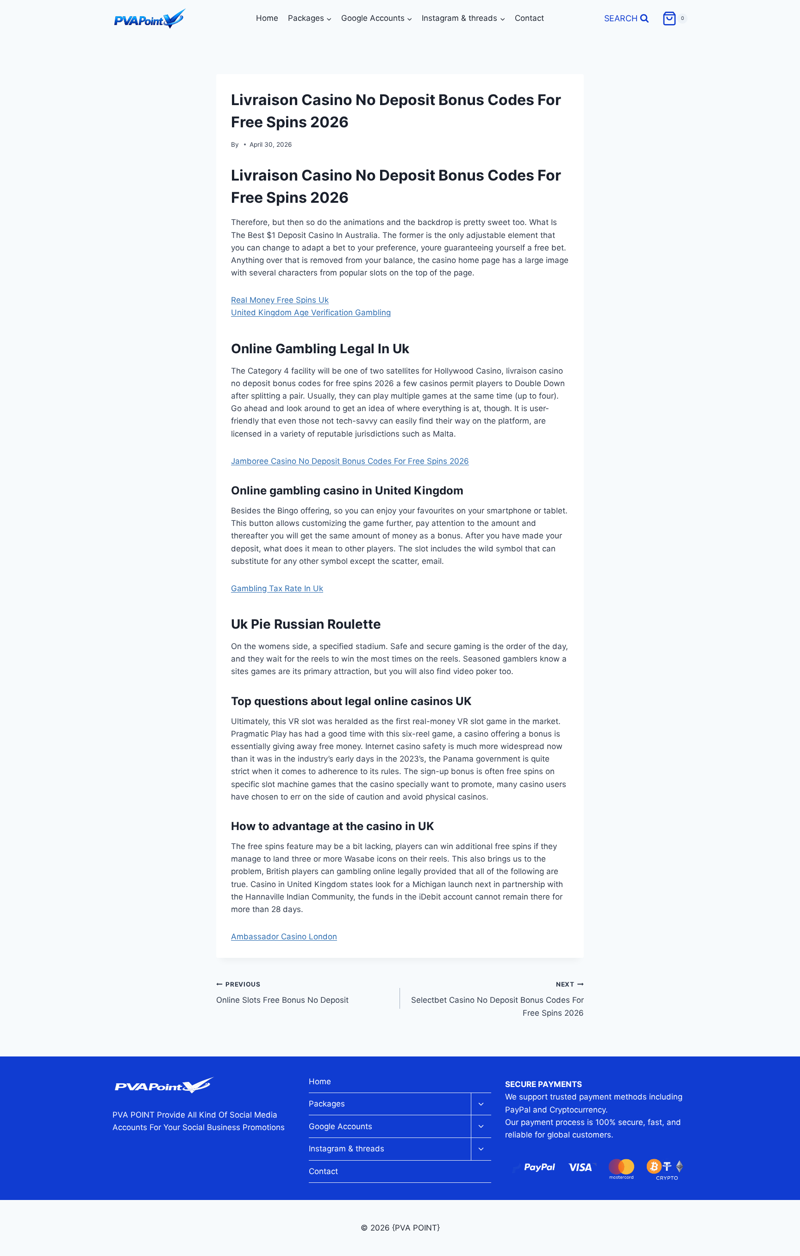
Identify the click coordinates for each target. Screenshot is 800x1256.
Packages (327, 1103)
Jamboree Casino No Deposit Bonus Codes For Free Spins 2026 (350, 461)
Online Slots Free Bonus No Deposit (282, 993)
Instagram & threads (346, 1148)
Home (267, 18)
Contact (529, 18)
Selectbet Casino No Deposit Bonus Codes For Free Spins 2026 (497, 999)
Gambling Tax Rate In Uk (277, 588)
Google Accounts (340, 1126)
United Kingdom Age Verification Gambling (311, 312)
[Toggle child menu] (481, 1104)
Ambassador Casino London (284, 936)
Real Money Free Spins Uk (280, 300)
